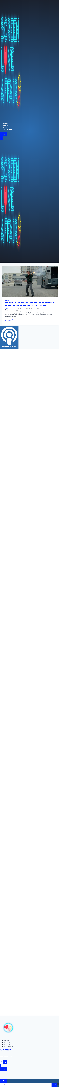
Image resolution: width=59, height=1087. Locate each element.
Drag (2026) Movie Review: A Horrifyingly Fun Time (16, 715)
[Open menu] (1, 138)
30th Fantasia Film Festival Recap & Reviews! (14, 788)
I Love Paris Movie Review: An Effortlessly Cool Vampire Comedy (20, 691)
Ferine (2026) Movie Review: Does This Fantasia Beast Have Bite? (20, 739)
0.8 (5, 415)
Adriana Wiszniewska (12, 309)
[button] (15, 512)
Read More (9, 320)
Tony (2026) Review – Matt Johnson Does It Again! (15, 837)
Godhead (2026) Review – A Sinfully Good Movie (15, 886)
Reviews (5, 123)
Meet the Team (7, 129)
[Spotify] (6, 1050)
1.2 (5, 418)
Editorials (6, 125)
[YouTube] (4, 1050)
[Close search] (3, 1081)
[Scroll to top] (1, 1062)
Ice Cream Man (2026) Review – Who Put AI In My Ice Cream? (19, 764)
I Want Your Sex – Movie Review (11, 813)
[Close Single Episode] (15, 607)
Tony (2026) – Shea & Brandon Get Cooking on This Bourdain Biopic (20, 666)
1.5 (5, 420)
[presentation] (30, 281)
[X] (1, 1050)
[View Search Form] (3, 134)
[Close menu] (0, 1065)
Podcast (5, 127)
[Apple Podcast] (8, 1050)
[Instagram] (2, 1050)
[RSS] (10, 1050)
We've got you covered (27, 622)
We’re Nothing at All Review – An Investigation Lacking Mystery (19, 862)
